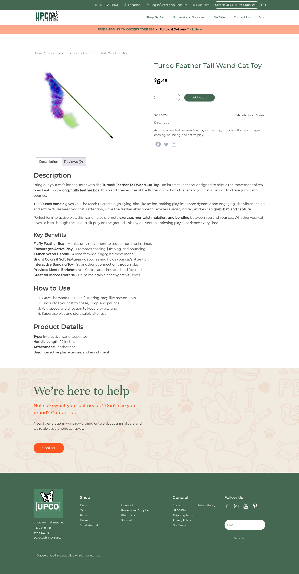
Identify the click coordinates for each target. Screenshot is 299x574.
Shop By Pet (155, 17)
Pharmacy (128, 515)
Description (48, 162)
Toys (58, 53)
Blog (262, 17)
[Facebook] (158, 144)
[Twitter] (166, 144)
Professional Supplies (189, 17)
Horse (84, 520)
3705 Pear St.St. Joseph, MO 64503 (48, 535)
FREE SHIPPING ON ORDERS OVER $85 (125, 29)
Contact (49, 448)
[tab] (49, 161)
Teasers (69, 53)
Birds (83, 515)
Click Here (194, 29)
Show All (127, 520)
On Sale (219, 17)
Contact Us (242, 17)
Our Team (179, 525)
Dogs (83, 505)
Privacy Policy (182, 520)
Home (38, 53)
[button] (199, 5)
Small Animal (89, 525)
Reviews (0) (73, 162)
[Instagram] (174, 144)
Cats (49, 53)
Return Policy (206, 505)
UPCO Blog (180, 510)
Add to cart (199, 97)
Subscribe (239, 538)
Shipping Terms (183, 515)
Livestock (127, 505)
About (177, 505)
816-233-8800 (42, 528)
